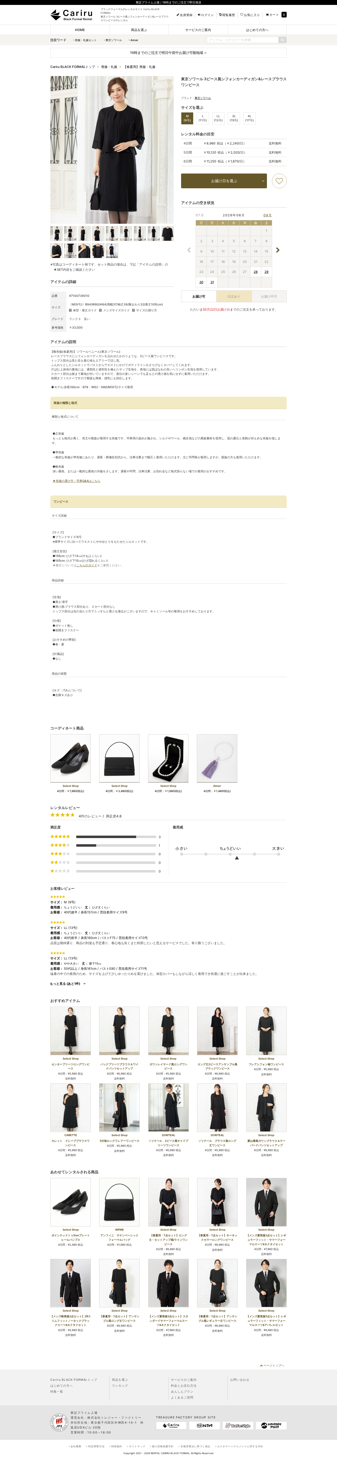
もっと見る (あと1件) (65, 983)
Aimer (134, 40)
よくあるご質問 (182, 1397)
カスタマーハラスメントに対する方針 (240, 1446)
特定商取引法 (96, 1446)
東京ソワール (114, 40)
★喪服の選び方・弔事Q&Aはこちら (76, 481)
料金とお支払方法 (184, 1385)
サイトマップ (137, 1446)
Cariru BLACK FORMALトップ (73, 1380)
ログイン (207, 15)
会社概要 (76, 1446)
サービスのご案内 (198, 30)
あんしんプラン (182, 1391)
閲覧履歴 (228, 15)
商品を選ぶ (139, 30)
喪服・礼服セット (86, 40)
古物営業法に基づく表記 (195, 1446)
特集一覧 (56, 1391)
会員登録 (186, 15)
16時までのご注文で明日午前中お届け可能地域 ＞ (168, 52)
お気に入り (252, 15)
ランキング (120, 1385)
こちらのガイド (86, 565)
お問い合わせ (239, 1380)
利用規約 (116, 1446)
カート (274, 14)
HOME (80, 30)
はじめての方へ (257, 30)
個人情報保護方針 (163, 1446)
